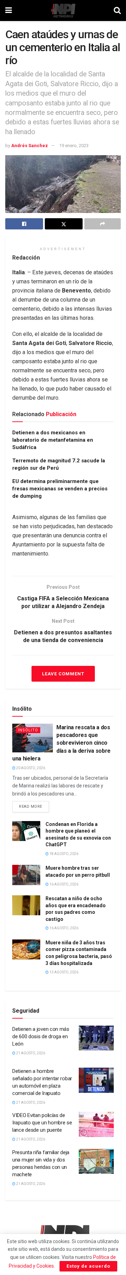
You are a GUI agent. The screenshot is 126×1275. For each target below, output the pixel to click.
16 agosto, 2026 (63, 884)
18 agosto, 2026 (63, 854)
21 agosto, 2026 (30, 1053)
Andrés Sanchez (29, 145)
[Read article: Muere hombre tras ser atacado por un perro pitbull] (26, 875)
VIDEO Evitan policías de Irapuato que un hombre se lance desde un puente (42, 1122)
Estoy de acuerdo (88, 1266)
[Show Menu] (8, 10)
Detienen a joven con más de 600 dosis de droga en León (40, 1036)
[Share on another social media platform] (102, 223)
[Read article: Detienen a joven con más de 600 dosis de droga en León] (96, 1038)
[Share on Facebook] (24, 223)
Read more (34, 805)
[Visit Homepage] (63, 11)
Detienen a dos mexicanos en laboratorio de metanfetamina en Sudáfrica (52, 439)
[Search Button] (117, 10)
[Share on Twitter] (64, 223)
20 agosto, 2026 (30, 768)
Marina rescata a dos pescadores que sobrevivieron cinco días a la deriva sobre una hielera (61, 743)
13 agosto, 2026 (63, 972)
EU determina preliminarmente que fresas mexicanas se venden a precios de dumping (59, 488)
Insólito (28, 730)
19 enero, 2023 (74, 145)
